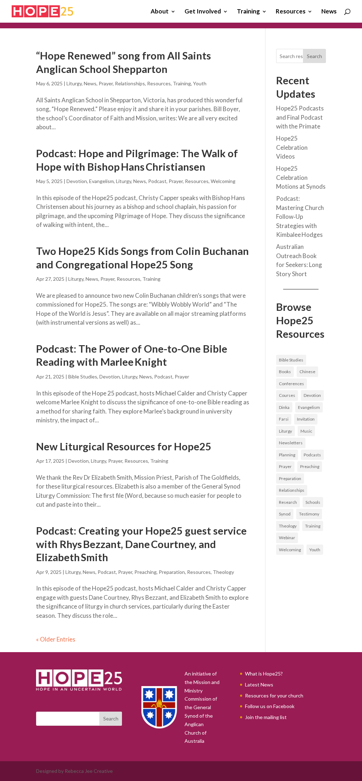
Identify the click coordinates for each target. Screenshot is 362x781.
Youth (199, 83)
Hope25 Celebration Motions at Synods (301, 177)
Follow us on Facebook (269, 706)
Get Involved (203, 12)
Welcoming (223, 181)
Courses (287, 395)
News (329, 12)
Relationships (130, 83)
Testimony (309, 514)
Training (248, 12)
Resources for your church (274, 695)
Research (288, 502)
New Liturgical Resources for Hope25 (123, 446)
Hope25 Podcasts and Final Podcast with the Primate (300, 117)
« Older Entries (55, 639)
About (160, 12)
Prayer (106, 83)
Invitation (306, 419)
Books (285, 371)
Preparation (172, 572)
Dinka (284, 407)
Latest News (259, 685)
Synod (285, 514)
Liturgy (74, 83)
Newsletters (291, 442)
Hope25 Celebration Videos (292, 147)
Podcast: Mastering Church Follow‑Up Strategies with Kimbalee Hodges (300, 216)
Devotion (76, 181)
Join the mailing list (266, 717)
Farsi (283, 419)
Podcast (157, 181)
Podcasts (312, 454)
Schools (312, 502)
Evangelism (101, 181)
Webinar (287, 537)
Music (306, 431)
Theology (223, 572)
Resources (290, 12)
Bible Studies (82, 377)
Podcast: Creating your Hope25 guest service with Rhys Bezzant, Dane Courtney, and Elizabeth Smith (141, 543)
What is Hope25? (264, 674)
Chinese (307, 371)
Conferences (291, 383)
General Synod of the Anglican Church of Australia (199, 724)
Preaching (145, 572)
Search (314, 56)
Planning (287, 454)
